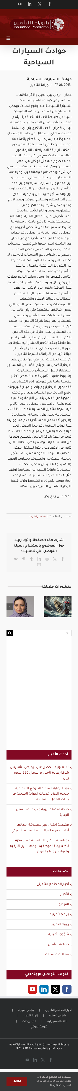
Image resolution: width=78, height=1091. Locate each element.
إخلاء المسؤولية (57, 1021)
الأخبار (64, 894)
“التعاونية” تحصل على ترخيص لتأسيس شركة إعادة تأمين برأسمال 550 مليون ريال (39, 773)
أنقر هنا (54, 1085)
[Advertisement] (39, 696)
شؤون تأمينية (58, 934)
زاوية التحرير (60, 924)
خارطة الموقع (39, 1027)
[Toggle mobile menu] (8, 38)
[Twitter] (55, 989)
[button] (9, 606)
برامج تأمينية (59, 914)
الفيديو (64, 904)
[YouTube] (32, 989)
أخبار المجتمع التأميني (53, 884)
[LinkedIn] (44, 989)
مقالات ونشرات (37, 516)
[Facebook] (67, 989)
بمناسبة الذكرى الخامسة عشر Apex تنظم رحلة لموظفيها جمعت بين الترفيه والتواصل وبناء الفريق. (39, 846)
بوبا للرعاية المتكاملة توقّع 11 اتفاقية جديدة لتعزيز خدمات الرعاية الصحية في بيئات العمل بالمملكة (40, 794)
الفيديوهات (29, 1021)
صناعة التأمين (58, 945)
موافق (17, 1081)
